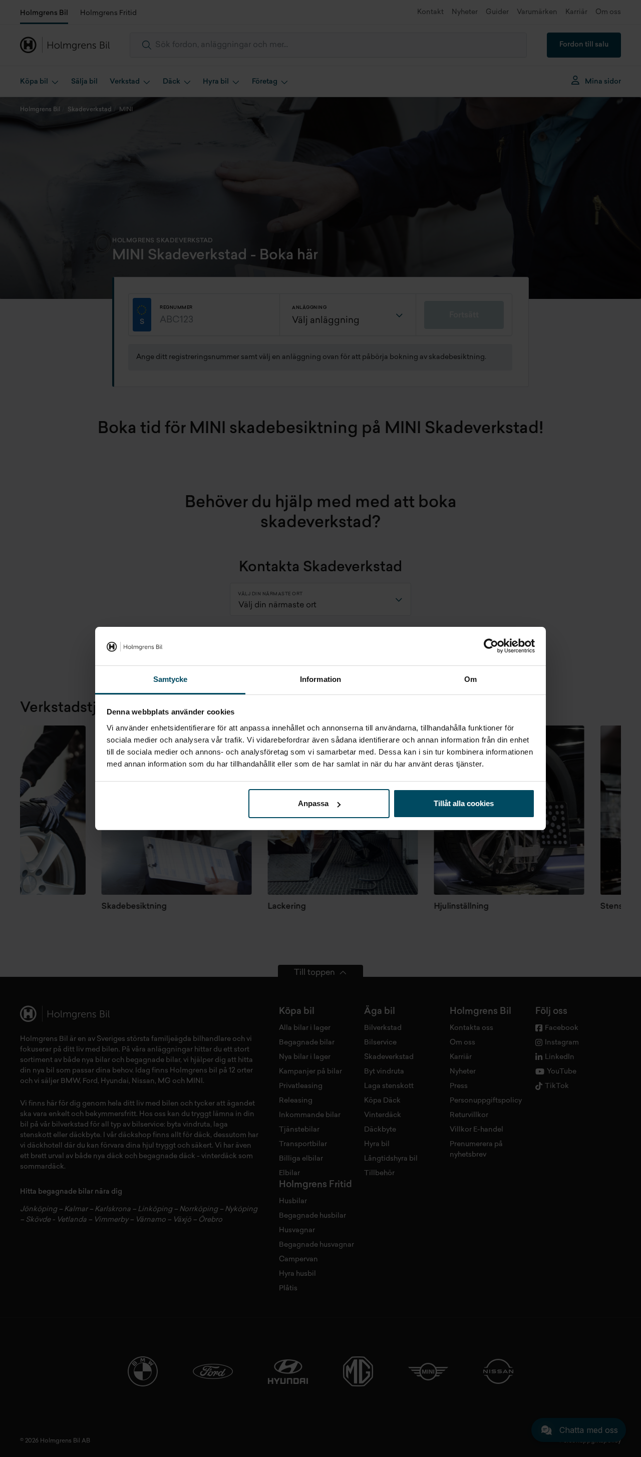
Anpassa (313, 803)
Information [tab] (320, 679)
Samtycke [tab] (170, 679)
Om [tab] (470, 679)
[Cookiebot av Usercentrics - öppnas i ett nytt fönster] (491, 646)
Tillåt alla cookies (464, 803)
